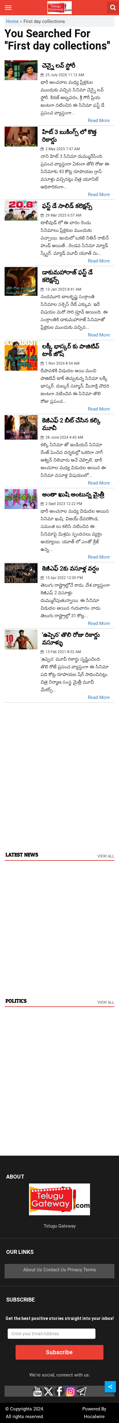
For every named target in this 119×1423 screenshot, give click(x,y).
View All (105, 856)
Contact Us (54, 1270)
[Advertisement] (59, 783)
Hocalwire (94, 1416)
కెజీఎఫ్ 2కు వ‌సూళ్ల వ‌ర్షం (70, 568)
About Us (32, 1270)
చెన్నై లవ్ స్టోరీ (58, 65)
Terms (89, 1270)
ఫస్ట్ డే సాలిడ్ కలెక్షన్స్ (67, 206)
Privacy (74, 1270)
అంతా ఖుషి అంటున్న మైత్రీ (73, 494)
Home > (14, 21)
